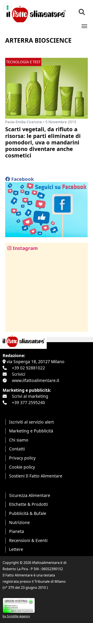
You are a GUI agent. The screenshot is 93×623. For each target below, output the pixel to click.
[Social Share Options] (11, 326)
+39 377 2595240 (28, 402)
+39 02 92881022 (28, 368)
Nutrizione (19, 522)
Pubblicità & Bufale (27, 513)
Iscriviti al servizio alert (31, 422)
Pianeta (16, 531)
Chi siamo (18, 440)
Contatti (17, 449)
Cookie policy (22, 467)
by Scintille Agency (16, 616)
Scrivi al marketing (30, 396)
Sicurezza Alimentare (29, 495)
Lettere (16, 549)
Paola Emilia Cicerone (23, 121)
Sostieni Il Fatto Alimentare (35, 476)
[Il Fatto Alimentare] (35, 13)
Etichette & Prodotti (28, 504)
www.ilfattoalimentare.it (35, 380)
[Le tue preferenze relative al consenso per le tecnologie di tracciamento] (7, 7)
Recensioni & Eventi (28, 540)
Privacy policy (22, 458)
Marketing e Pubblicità (31, 431)
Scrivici (18, 374)
